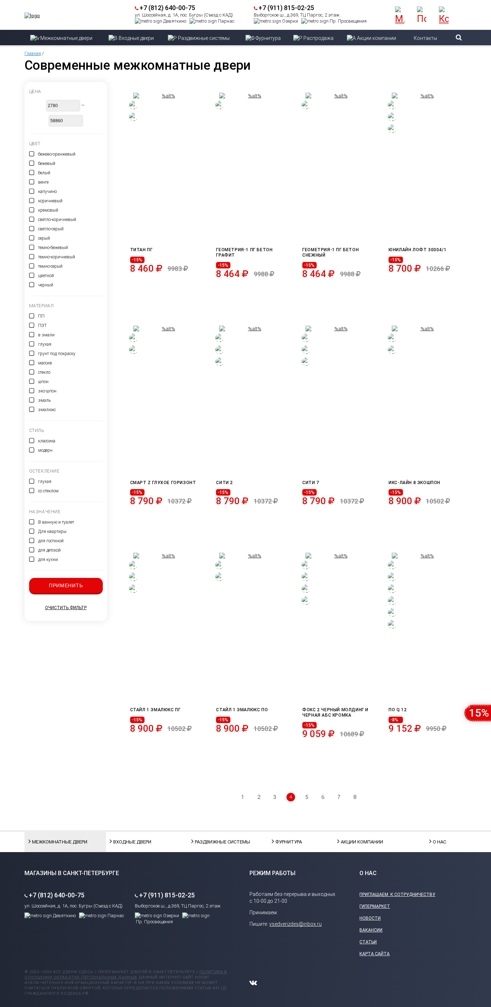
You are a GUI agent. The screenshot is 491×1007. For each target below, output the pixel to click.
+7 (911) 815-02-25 (286, 8)
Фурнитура (288, 842)
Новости (370, 918)
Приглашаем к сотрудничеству (397, 894)
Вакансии (370, 930)
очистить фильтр (66, 607)
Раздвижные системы (213, 842)
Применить (66, 585)
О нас (439, 842)
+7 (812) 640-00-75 (167, 8)
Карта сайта (374, 953)
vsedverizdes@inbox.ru (295, 924)
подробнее (167, 285)
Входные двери (131, 842)
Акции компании (359, 842)
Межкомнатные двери (50, 842)
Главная (32, 53)
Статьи (368, 941)
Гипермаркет (374, 906)
